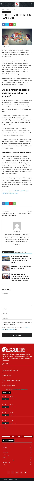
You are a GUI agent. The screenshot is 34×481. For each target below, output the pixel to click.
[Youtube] (25, 472)
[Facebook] (3, 24)
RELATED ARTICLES (8, 252)
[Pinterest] (11, 24)
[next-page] (5, 284)
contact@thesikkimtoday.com (20, 389)
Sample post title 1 (7, 405)
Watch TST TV (17, 436)
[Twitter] (7, 24)
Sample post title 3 (7, 421)
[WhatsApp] (14, 24)
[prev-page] (3, 284)
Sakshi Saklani (6, 20)
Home (3, 9)
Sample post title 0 (7, 397)
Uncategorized (5, 398)
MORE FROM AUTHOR (20, 252)
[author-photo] (17, 229)
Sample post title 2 (7, 413)
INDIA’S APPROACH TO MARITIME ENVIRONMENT (9, 214)
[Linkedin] (17, 472)
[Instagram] (12, 472)
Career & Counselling (11, 9)
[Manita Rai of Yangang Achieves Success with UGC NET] (6, 268)
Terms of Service (11, 329)
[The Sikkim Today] (17, 349)
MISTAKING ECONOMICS (25, 213)
